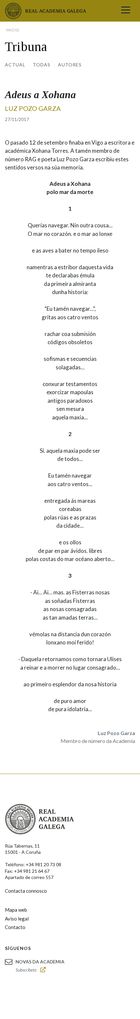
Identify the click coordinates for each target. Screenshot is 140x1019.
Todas (41, 64)
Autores (70, 64)
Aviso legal (17, 919)
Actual (15, 64)
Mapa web (16, 910)
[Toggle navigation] (125, 11)
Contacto (15, 927)
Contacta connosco (26, 891)
